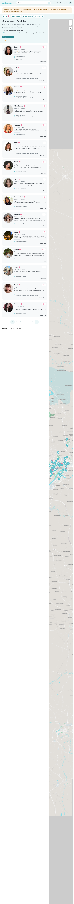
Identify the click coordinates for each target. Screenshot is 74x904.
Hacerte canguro (62, 2)
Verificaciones (28, 16)
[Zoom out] (70, 24)
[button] (65, 460)
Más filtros (39, 16)
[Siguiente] (37, 322)
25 (32, 322)
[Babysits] (7, 2)
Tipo (7, 16)
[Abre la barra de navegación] (70, 2)
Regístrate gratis (8, 37)
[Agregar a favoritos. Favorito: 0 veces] (44, 87)
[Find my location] (70, 28)
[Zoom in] (70, 21)
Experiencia (16, 16)
